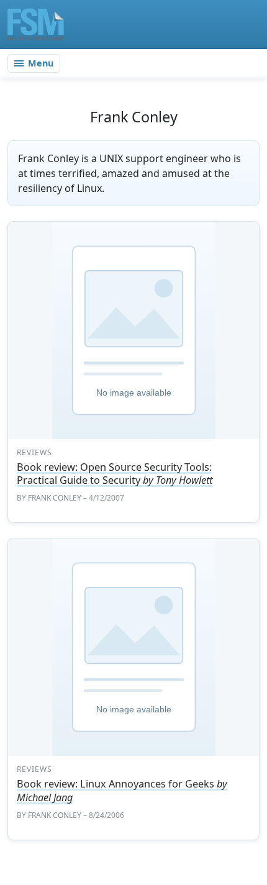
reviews (34, 452)
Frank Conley (54, 497)
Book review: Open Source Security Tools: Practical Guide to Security (114, 474)
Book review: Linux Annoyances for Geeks (122, 790)
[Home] (35, 24)
